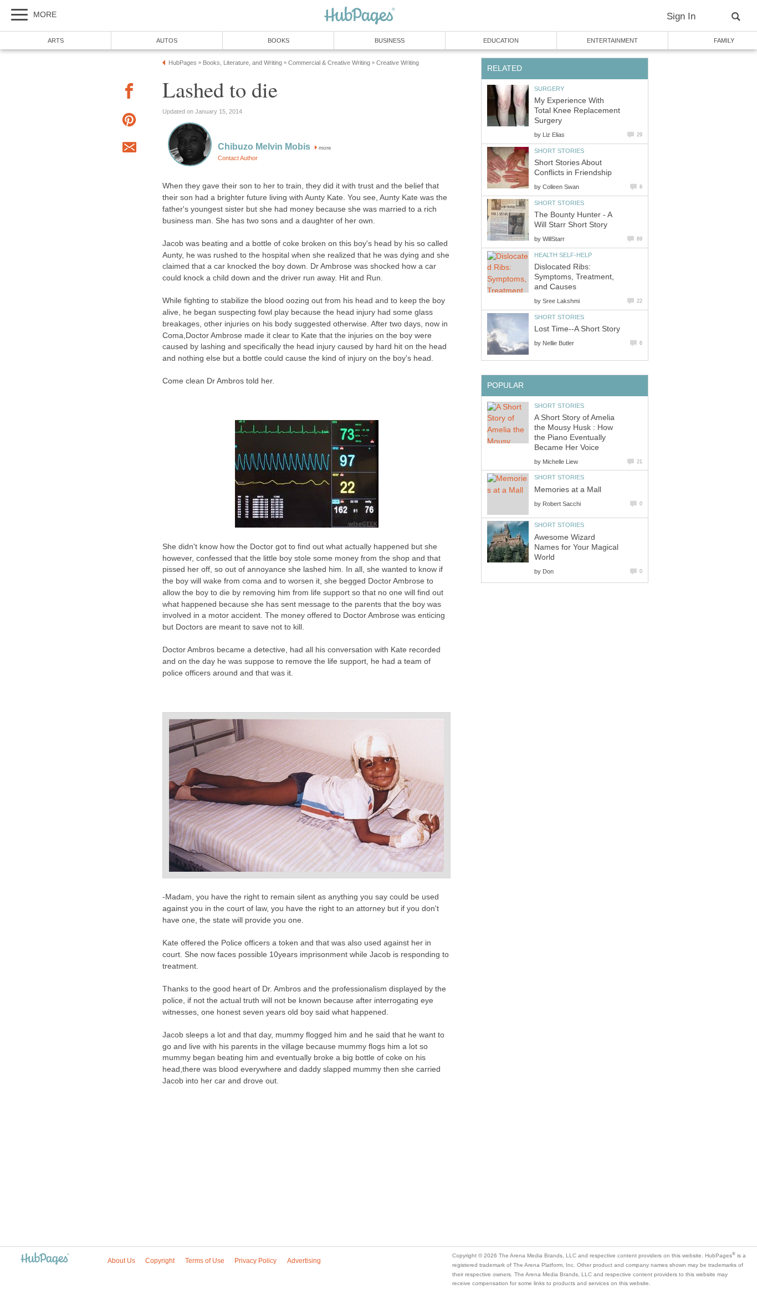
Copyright (160, 1261)
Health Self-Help (563, 255)
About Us (121, 1261)
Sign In (681, 16)
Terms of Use (204, 1261)
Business (390, 40)
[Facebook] (129, 93)
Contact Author (238, 158)
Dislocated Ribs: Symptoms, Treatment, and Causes (574, 277)
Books (278, 40)
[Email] (129, 149)
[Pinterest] (129, 122)
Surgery (549, 88)
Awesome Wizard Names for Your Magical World (576, 547)
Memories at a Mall (567, 489)
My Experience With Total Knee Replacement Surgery (577, 110)
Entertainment (612, 40)
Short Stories (559, 150)
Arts (56, 40)
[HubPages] (360, 16)
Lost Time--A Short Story (577, 329)
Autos (166, 40)
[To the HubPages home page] (45, 1259)
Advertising (304, 1261)
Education (501, 40)
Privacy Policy (255, 1261)
